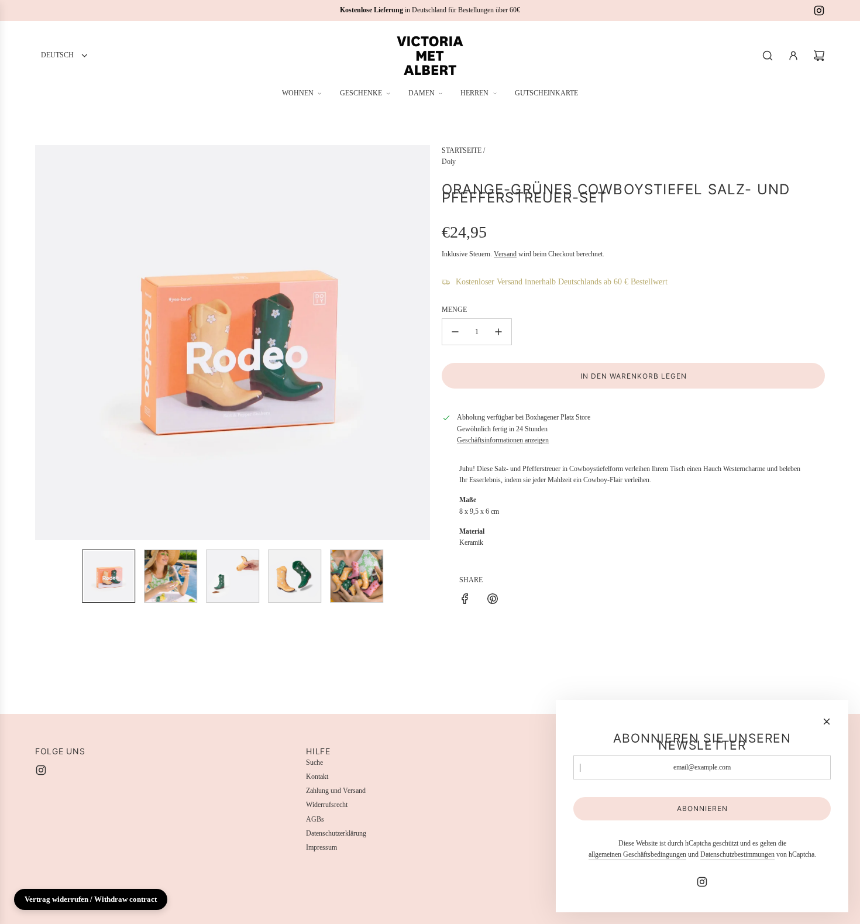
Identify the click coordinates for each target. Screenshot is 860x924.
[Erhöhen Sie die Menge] (498, 332)
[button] (44, 343)
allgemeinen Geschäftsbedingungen (637, 854)
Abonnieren (702, 808)
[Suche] (767, 55)
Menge (454, 309)
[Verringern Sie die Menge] (455, 332)
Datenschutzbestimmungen (737, 854)
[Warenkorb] (819, 55)
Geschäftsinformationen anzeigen (503, 440)
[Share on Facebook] (465, 600)
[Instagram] (819, 10)
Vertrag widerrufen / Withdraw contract (91, 899)
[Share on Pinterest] (492, 600)
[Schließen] (827, 721)
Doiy (449, 161)
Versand (505, 254)
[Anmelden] (793, 55)
